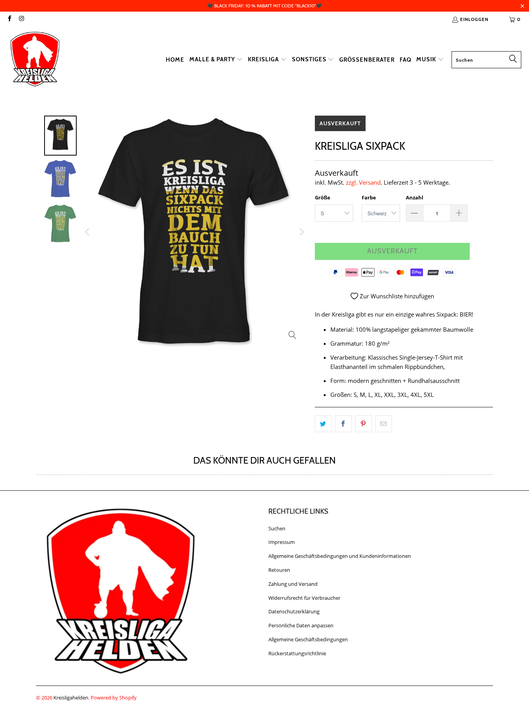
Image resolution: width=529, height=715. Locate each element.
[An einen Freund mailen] (383, 423)
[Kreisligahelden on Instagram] (21, 19)
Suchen (276, 528)
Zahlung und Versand (293, 583)
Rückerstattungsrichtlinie (297, 653)
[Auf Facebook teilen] (343, 423)
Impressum (281, 541)
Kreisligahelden (70, 697)
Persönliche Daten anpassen (300, 625)
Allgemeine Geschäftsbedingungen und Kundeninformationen (339, 555)
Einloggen (474, 19)
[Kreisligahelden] (35, 59)
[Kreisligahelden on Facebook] (9, 19)
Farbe (369, 197)
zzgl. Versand (363, 182)
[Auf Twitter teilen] (323, 423)
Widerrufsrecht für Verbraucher (304, 597)
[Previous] (88, 232)
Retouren (279, 569)
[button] (216, 59)
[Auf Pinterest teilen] (363, 423)
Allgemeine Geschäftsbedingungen (308, 639)
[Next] (301, 232)
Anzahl (414, 197)
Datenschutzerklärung (293, 611)
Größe (322, 197)
